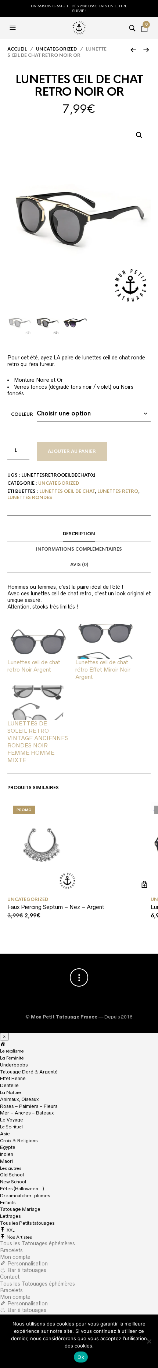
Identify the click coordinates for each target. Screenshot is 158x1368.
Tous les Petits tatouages (27, 1223)
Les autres (10, 1168)
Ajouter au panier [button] (144, 884)
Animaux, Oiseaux (19, 1099)
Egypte (7, 1147)
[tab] (79, 534)
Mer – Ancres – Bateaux (27, 1113)
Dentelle (9, 1085)
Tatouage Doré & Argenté (29, 1072)
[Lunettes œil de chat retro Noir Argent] (37, 641)
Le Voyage (11, 1120)
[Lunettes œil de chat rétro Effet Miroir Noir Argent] (105, 641)
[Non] (148, 1341)
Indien (6, 1154)
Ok (81, 1357)
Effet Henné (13, 1078)
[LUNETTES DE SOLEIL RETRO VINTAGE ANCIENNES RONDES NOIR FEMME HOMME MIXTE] (37, 702)
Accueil (17, 49)
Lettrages (10, 1216)
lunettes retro (117, 491)
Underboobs (14, 1065)
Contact (9, 1277)
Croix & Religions (18, 1140)
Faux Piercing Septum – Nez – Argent (55, 907)
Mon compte (15, 1257)
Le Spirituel (11, 1127)
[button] (139, 135)
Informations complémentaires (79, 549)
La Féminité (12, 1058)
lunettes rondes (29, 497)
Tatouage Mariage (20, 1209)
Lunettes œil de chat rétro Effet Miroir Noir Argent (102, 669)
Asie (5, 1133)
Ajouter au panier (72, 451)
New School (13, 1181)
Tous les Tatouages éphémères (37, 1243)
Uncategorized (56, 49)
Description (79, 534)
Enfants (7, 1202)
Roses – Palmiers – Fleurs (28, 1106)
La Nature (10, 1092)
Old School (12, 1174)
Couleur (22, 414)
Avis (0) (79, 564)
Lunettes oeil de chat (67, 491)
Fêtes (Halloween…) (22, 1188)
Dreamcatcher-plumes (25, 1195)
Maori (6, 1161)
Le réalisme (12, 1051)
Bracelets (11, 1250)
